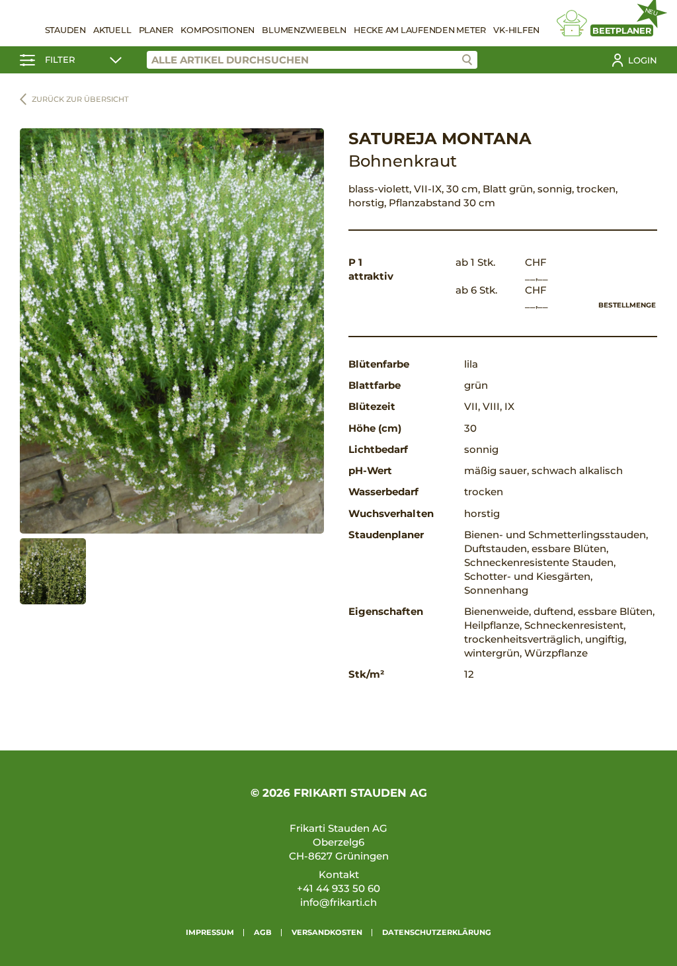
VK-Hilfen (516, 30)
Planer (156, 30)
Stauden (65, 30)
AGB (263, 932)
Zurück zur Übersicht (80, 99)
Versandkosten (327, 932)
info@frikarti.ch (338, 902)
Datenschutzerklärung (436, 932)
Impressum (210, 932)
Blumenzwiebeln (304, 30)
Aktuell (112, 30)
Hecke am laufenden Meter (420, 30)
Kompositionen (217, 30)
